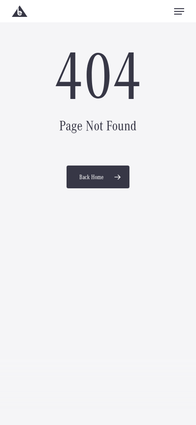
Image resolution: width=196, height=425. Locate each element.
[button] (179, 11)
